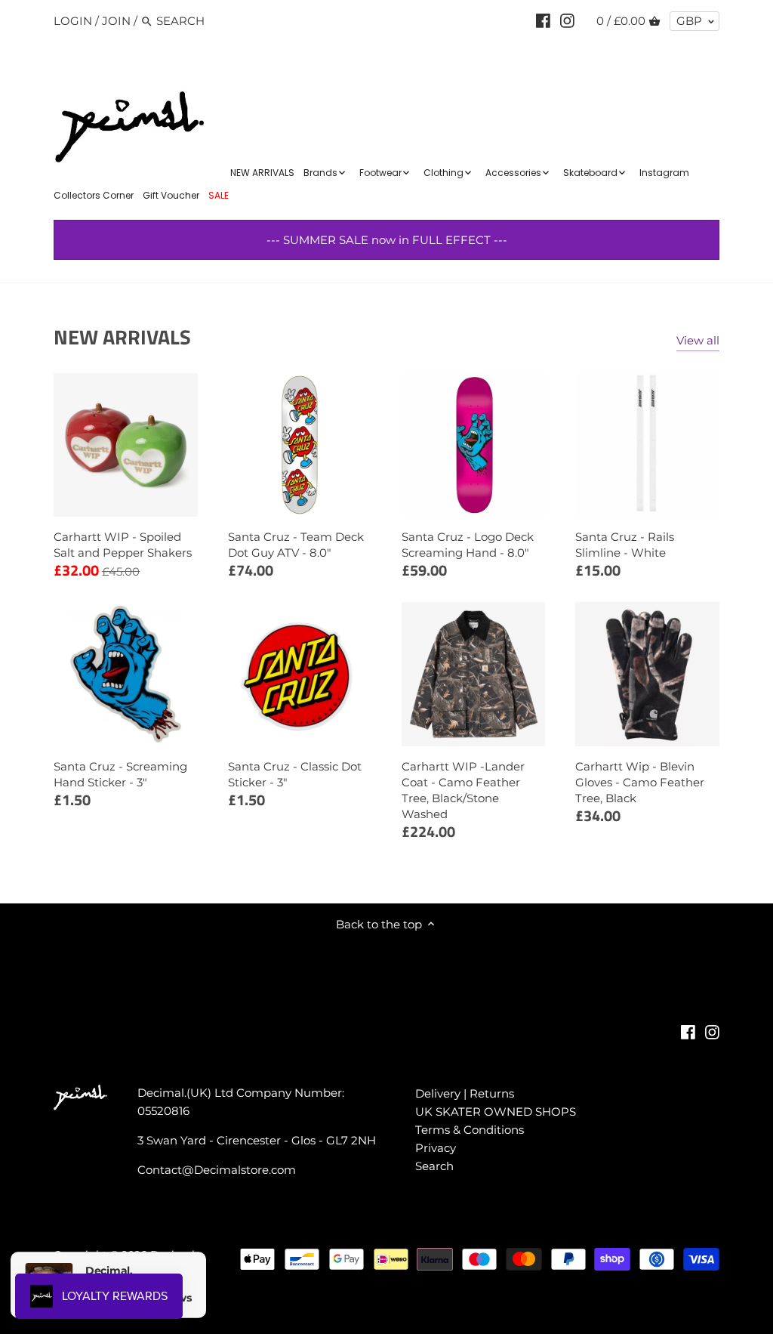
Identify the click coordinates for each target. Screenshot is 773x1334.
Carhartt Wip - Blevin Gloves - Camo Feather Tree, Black (639, 782)
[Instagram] (567, 20)
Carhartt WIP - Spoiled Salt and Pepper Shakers (123, 545)
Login (73, 21)
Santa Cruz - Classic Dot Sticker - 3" (295, 774)
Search (434, 1166)
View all (697, 340)
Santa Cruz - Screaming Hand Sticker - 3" (120, 774)
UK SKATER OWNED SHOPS (495, 1111)
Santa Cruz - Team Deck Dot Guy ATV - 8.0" (296, 545)
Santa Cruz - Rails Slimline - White (624, 545)
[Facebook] (543, 20)
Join (116, 21)
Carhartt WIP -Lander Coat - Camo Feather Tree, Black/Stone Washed (463, 790)
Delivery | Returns (464, 1093)
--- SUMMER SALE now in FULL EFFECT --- (386, 240)
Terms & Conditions (469, 1129)
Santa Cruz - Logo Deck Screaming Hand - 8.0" (468, 545)
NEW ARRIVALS (122, 336)
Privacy (435, 1148)
